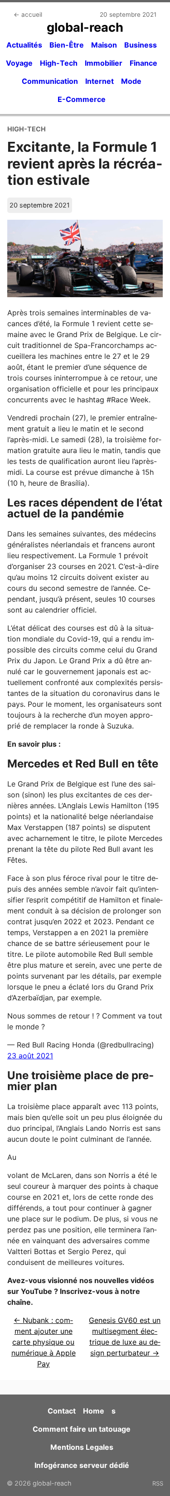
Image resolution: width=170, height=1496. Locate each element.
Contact (62, 1410)
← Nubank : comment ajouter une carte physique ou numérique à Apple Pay (43, 1342)
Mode (131, 81)
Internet (99, 81)
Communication (50, 81)
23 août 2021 (30, 1055)
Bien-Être (66, 44)
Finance (143, 63)
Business (140, 44)
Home (93, 1410)
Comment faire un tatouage (82, 1428)
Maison (104, 44)
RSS (157, 1483)
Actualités (24, 44)
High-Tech (59, 63)
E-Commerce (82, 99)
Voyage (19, 63)
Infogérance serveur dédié (81, 1465)
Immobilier (103, 63)
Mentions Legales (81, 1447)
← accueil (28, 14)
